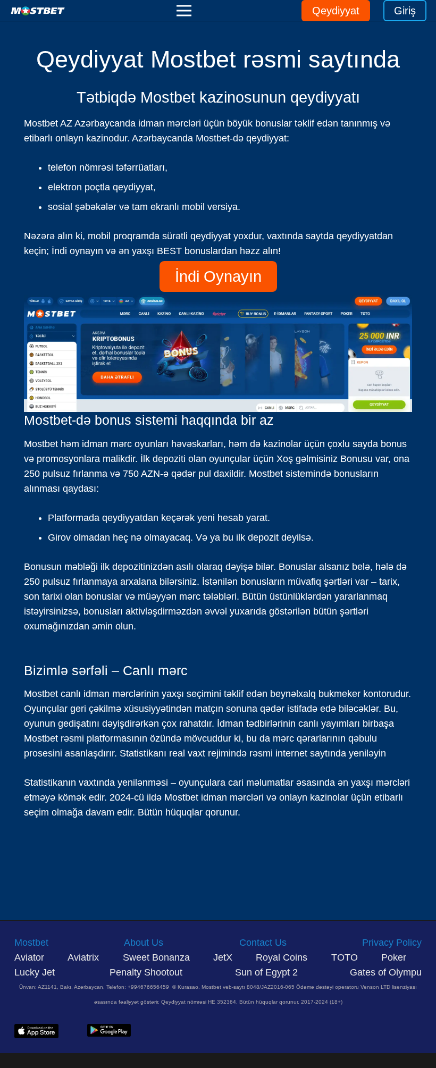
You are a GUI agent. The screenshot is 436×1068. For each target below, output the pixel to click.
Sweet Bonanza (156, 957)
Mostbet (31, 942)
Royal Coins (281, 957)
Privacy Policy (392, 942)
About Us (143, 942)
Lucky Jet (35, 972)
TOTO (344, 957)
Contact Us (263, 942)
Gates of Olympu (386, 972)
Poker (393, 957)
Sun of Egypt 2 (266, 972)
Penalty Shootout (146, 972)
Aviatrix (83, 957)
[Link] (38, 11)
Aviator (29, 957)
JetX (222, 957)
